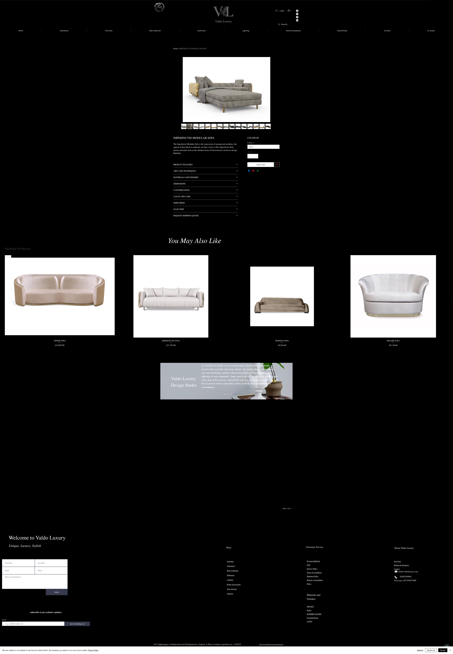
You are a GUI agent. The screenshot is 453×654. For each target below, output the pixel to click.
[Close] (450, 650)
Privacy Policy (93, 650)
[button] (289, 10)
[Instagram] (297, 17)
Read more (177, 153)
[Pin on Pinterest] (253, 170)
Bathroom (230, 575)
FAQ (308, 565)
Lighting (230, 580)
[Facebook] (297, 11)
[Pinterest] (297, 14)
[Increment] (256, 156)
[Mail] (396, 571)
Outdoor (230, 593)
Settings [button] (420, 650)
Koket (309, 610)
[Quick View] (171, 296)
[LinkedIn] (297, 20)
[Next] (286, 381)
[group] (226, 301)
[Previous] (166, 381)
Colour (250, 143)
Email (4, 619)
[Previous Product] (1, 296)
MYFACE (310, 606)
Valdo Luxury (223, 21)
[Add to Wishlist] (277, 164)
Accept (442, 650)
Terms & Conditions (314, 572)
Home (175, 48)
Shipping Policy (313, 576)
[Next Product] (451, 296)
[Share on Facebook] (248, 170)
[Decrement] (249, 156)
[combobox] (263, 147)
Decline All (431, 650)
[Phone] (395, 577)
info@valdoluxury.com (408, 571)
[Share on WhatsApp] (257, 170)
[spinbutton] (253, 156)
